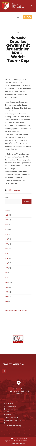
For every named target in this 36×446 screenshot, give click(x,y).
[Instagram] (31, 5)
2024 (6, 210)
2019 (6, 234)
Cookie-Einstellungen (18, 443)
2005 (6, 301)
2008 (6, 287)
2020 (6, 229)
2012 (6, 268)
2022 (6, 220)
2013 (6, 263)
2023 (6, 215)
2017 (6, 244)
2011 (6, 273)
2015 (6, 253)
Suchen (7, 198)
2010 (6, 277)
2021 (6, 225)
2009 (6, 282)
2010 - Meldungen (14, 190)
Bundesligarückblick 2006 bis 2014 (16, 310)
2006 (6, 297)
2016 (6, 249)
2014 (6, 258)
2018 (6, 239)
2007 (6, 292)
